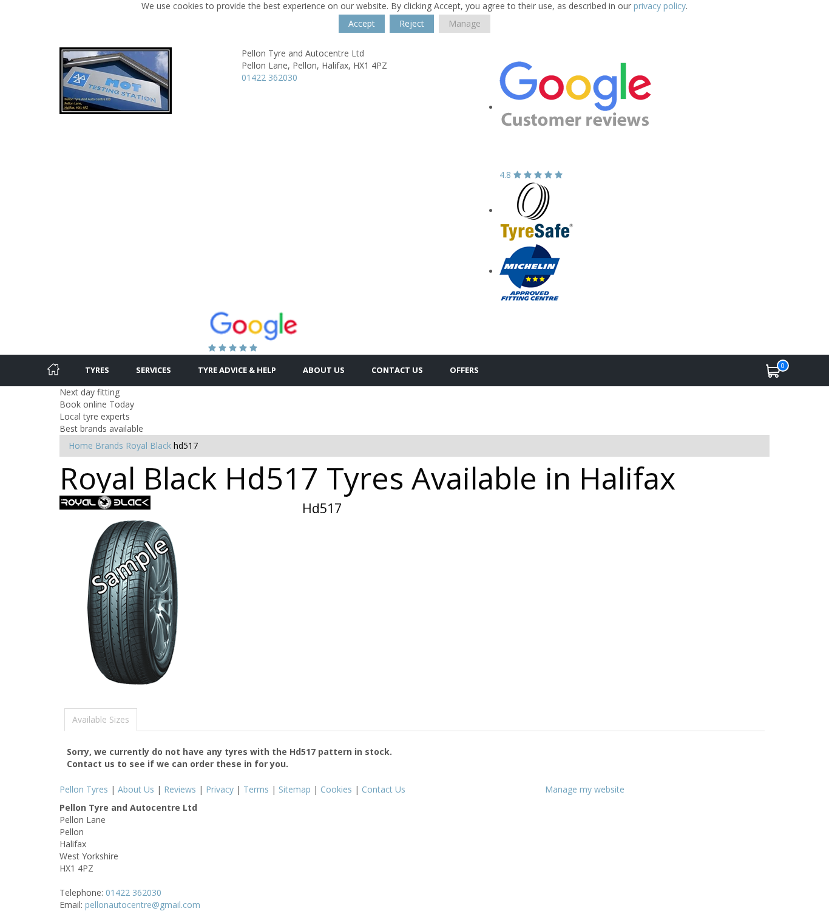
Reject (411, 23)
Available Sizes (100, 719)
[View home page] (115, 80)
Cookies (336, 789)
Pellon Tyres (83, 789)
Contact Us (397, 369)
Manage (464, 23)
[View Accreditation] (536, 210)
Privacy (220, 789)
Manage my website (584, 789)
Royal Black (148, 445)
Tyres (97, 369)
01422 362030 (269, 77)
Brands (109, 445)
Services (153, 369)
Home (81, 445)
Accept (361, 23)
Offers (464, 369)
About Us (324, 369)
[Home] (53, 370)
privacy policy (660, 6)
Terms (256, 789)
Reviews (180, 789)
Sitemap (295, 789)
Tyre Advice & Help (237, 369)
